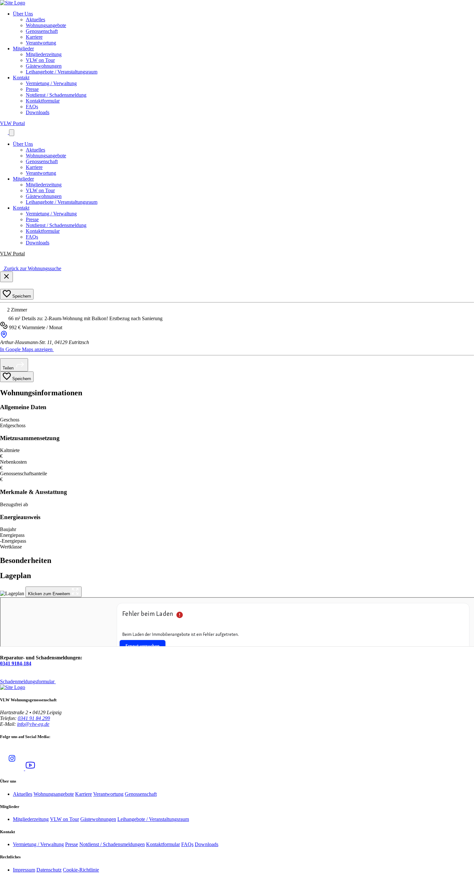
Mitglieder (23, 48)
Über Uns (23, 13)
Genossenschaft (42, 31)
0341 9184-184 (15, 663)
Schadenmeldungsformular (28, 681)
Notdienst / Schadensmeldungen (112, 844)
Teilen (9, 368)
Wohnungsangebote (46, 25)
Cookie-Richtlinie (81, 870)
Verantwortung (41, 42)
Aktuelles (35, 19)
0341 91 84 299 (34, 718)
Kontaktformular (43, 101)
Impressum (24, 870)
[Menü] (11, 132)
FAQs (32, 106)
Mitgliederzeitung (44, 54)
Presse (32, 89)
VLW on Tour (40, 60)
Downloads (37, 112)
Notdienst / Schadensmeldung (56, 95)
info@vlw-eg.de (33, 724)
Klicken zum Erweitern (49, 593)
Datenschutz (49, 870)
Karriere (34, 37)
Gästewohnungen (44, 66)
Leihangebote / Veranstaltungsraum (61, 71)
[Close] (6, 276)
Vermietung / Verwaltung (51, 83)
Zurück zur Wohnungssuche (32, 268)
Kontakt (21, 77)
